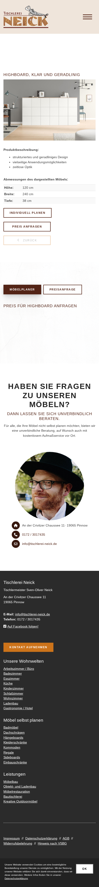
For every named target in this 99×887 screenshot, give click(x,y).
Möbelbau (10, 781)
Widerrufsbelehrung (17, 843)
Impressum (11, 838)
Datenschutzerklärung (41, 838)
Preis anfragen (27, 226)
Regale (8, 752)
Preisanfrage (63, 289)
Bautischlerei (12, 796)
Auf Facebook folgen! (22, 626)
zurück (29, 240)
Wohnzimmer (13, 698)
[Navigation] (87, 17)
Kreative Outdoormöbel (20, 801)
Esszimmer (11, 678)
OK (84, 868)
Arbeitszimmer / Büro (18, 668)
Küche (8, 683)
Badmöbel (10, 727)
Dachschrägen (14, 732)
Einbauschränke (15, 762)
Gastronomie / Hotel (18, 708)
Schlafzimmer (13, 693)
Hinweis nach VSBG (52, 843)
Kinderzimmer (13, 688)
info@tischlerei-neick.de (39, 544)
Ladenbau (10, 703)
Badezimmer (12, 673)
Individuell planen (27, 212)
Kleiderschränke (15, 742)
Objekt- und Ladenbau (19, 786)
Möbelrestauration (16, 791)
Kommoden (11, 747)
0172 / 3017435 (33, 534)
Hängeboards (13, 737)
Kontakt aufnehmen (28, 647)
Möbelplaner (22, 289)
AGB (66, 838)
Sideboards (11, 757)
